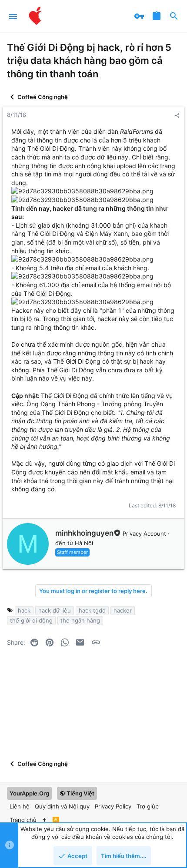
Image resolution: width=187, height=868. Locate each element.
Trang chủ (23, 819)
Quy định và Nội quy (62, 806)
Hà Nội (84, 543)
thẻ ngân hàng (80, 620)
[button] (13, 16)
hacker (123, 610)
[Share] (177, 116)
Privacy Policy (113, 806)
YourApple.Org (29, 793)
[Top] (44, 819)
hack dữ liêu (54, 610)
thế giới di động (31, 620)
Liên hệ (20, 806)
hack (24, 610)
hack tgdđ (92, 610)
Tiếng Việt (79, 793)
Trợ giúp (148, 806)
